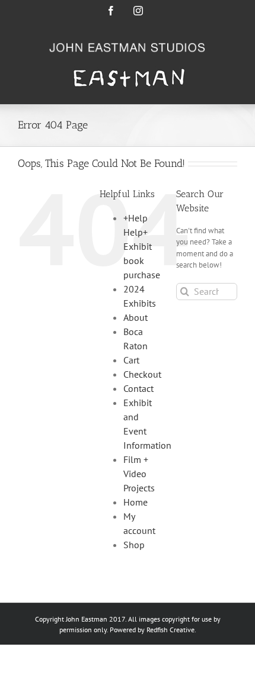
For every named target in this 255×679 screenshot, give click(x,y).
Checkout (142, 374)
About (135, 317)
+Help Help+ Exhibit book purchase (141, 246)
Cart (131, 360)
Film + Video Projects (139, 473)
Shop (134, 545)
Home (135, 502)
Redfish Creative (170, 629)
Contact (138, 388)
